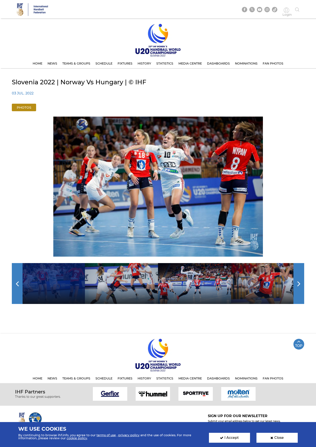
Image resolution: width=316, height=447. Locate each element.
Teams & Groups (76, 63)
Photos (24, 107)
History (144, 63)
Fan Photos (273, 63)
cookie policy (77, 438)
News (52, 63)
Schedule (103, 63)
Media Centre (190, 63)
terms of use (106, 435)
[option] (158, 187)
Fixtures (125, 63)
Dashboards (218, 63)
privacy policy (129, 435)
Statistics (164, 63)
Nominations (246, 63)
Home (37, 63)
